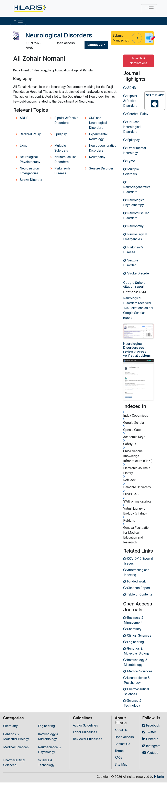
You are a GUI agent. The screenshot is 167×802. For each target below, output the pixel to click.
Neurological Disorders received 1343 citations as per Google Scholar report (138, 308)
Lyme (23, 146)
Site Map (121, 764)
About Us (121, 730)
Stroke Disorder (31, 180)
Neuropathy (97, 157)
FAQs (118, 757)
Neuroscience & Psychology (49, 749)
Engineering (46, 726)
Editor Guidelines (85, 732)
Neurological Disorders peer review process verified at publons (137, 349)
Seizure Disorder (101, 168)
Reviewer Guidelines (87, 739)
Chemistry (10, 726)
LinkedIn (151, 739)
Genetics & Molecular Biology (16, 736)
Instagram (152, 746)
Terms (119, 751)
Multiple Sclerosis (61, 148)
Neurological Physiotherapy (30, 159)
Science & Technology (46, 762)
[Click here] (29, 8)
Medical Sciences (16, 747)
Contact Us (122, 744)
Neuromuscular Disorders (65, 159)
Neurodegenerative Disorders (102, 148)
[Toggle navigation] (149, 8)
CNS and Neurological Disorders (98, 123)
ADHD (24, 118)
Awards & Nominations (138, 60)
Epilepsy (60, 134)
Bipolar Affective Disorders (66, 120)
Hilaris (159, 777)
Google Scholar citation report (135, 284)
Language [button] (95, 45)
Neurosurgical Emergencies (30, 170)
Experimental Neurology (98, 136)
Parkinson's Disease (62, 170)
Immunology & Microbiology (48, 736)
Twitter (150, 732)
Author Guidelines (85, 725)
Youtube (152, 753)
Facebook (152, 725)
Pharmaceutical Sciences (14, 762)
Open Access (124, 737)
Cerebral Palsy (30, 134)
